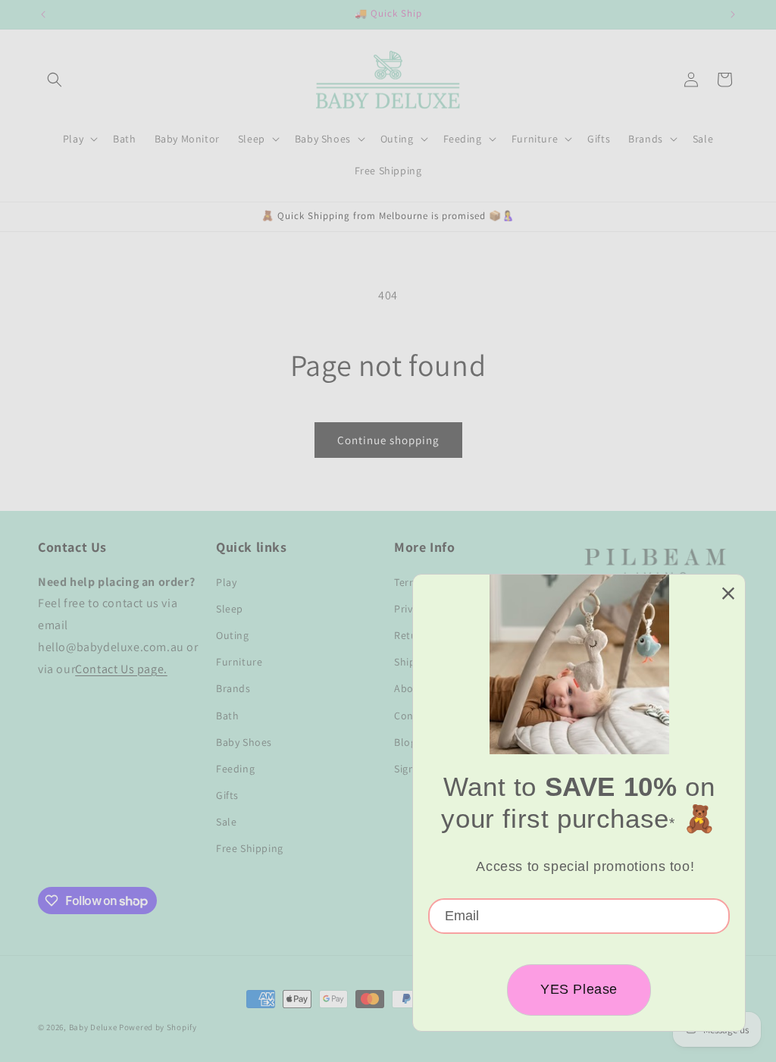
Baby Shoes (244, 742)
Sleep (229, 609)
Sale (226, 822)
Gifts (227, 795)
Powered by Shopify (158, 1027)
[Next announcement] (732, 14)
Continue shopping (388, 440)
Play (226, 582)
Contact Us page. (121, 669)
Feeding (235, 768)
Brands (233, 688)
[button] (54, 79)
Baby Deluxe (93, 1027)
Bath (227, 715)
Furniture (239, 662)
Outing (232, 635)
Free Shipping (249, 848)
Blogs (407, 742)
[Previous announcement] (43, 14)
